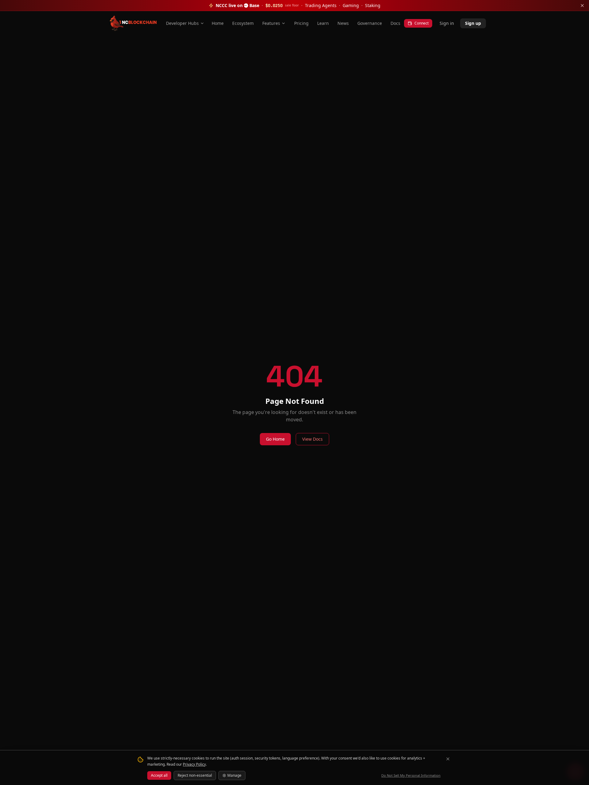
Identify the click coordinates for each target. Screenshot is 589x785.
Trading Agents (321, 5)
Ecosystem (243, 23)
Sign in (447, 23)
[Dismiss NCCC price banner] (582, 5)
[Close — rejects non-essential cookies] (448, 759)
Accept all (159, 775)
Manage (234, 775)
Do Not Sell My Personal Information (411, 775)
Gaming (351, 5)
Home (218, 23)
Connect (421, 23)
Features (271, 23)
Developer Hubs (182, 23)
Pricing (301, 23)
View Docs (312, 439)
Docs (395, 23)
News (343, 23)
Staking (372, 5)
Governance (369, 23)
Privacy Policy (194, 764)
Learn (323, 23)
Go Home (275, 439)
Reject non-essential (195, 775)
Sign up (473, 23)
